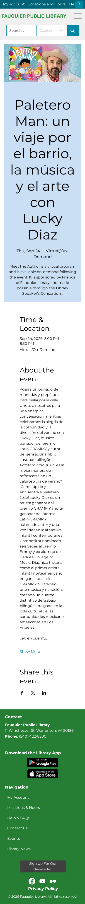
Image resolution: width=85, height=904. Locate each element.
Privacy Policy (43, 888)
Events (13, 838)
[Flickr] (52, 881)
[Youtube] (42, 881)
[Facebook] (32, 881)
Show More (30, 651)
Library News (19, 849)
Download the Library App (33, 752)
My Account (18, 797)
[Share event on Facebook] (22, 693)
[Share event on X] (33, 693)
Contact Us (17, 828)
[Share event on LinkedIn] (44, 693)
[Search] (73, 30)
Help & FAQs (18, 818)
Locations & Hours (23, 807)
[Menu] (77, 16)
